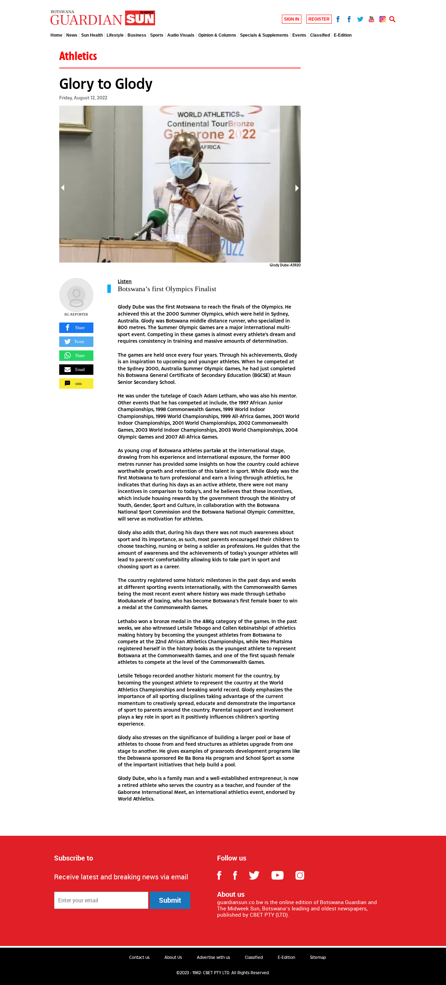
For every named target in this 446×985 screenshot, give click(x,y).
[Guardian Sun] (103, 18)
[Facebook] (338, 18)
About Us (173, 957)
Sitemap (318, 957)
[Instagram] (382, 18)
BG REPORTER (76, 314)
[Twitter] (360, 18)
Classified (254, 957)
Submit (170, 900)
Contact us (139, 957)
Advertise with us (213, 957)
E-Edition (286, 957)
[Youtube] (371, 18)
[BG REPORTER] (76, 295)
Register (319, 19)
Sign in (291, 19)
